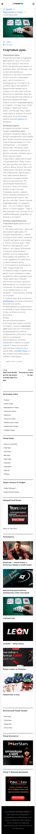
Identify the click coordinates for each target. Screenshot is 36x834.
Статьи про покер (9, 419)
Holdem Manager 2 (10, 488)
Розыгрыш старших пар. (26, 372)
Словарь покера (9, 430)
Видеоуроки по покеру (13, 12)
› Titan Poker (7, 451)
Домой (9, 9)
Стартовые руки (9, 618)
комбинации (8, 301)
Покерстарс (8, 724)
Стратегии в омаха (10, 411)
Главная (6, 400)
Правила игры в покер (11, 422)
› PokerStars (7, 448)
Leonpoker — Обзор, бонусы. (13, 644)
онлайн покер (21, 351)
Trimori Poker (8, 728)
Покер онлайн (8, 403)
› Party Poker (7, 459)
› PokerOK (6, 470)
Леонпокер (7, 716)
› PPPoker (6, 474)
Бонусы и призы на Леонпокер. (14, 669)
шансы (21, 119)
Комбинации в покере (11, 426)
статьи (6, 345)
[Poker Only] (17, 4)
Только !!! (17, 812)
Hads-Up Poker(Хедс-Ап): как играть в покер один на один (10, 375)
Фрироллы (7, 415)
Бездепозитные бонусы (11, 492)
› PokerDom (7, 463)
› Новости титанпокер (10, 444)
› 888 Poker (6, 455)
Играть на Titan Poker (10, 528)
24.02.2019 (8, 45)
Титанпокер (8, 720)
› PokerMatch (7, 466)
